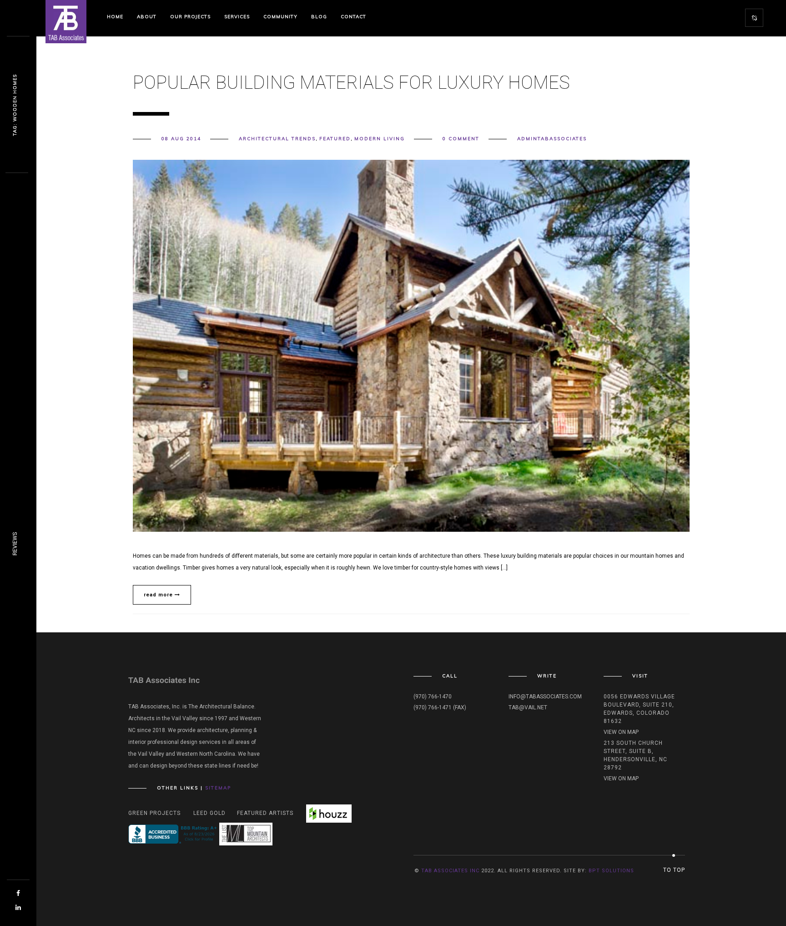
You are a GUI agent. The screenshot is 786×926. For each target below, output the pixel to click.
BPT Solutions (611, 871)
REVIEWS (15, 543)
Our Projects (190, 17)
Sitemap (218, 788)
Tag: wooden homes (15, 105)
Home (115, 17)
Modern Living (379, 139)
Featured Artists (265, 813)
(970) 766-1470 (432, 696)
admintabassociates (552, 139)
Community (280, 17)
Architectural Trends (277, 139)
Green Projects (154, 813)
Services (237, 17)
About (146, 17)
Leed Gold (209, 813)
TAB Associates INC (450, 871)
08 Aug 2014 (181, 139)
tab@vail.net (528, 707)
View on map (621, 732)
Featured (335, 139)
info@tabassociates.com (545, 696)
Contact (353, 17)
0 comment (461, 139)
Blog (319, 17)
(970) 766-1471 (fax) (439, 707)
